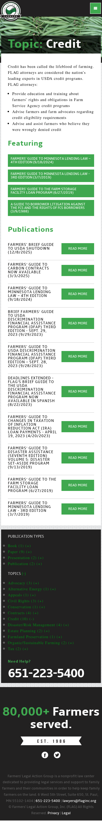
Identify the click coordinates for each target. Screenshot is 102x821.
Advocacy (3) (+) (23, 582)
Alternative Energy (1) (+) (32, 588)
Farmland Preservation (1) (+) (35, 636)
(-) (24, 574)
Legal (66, 813)
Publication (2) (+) (25, 563)
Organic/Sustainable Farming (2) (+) (41, 642)
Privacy (53, 813)
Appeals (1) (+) (22, 594)
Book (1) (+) (19, 545)
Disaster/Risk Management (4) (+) (38, 624)
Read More (77, 248)
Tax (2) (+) (18, 648)
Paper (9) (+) (20, 551)
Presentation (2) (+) (26, 557)
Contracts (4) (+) (23, 612)
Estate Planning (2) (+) (29, 630)
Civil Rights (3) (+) (26, 600)
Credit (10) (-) (21, 618)
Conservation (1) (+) (26, 606)
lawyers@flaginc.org (79, 801)
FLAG (11, 11)
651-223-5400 (48, 801)
